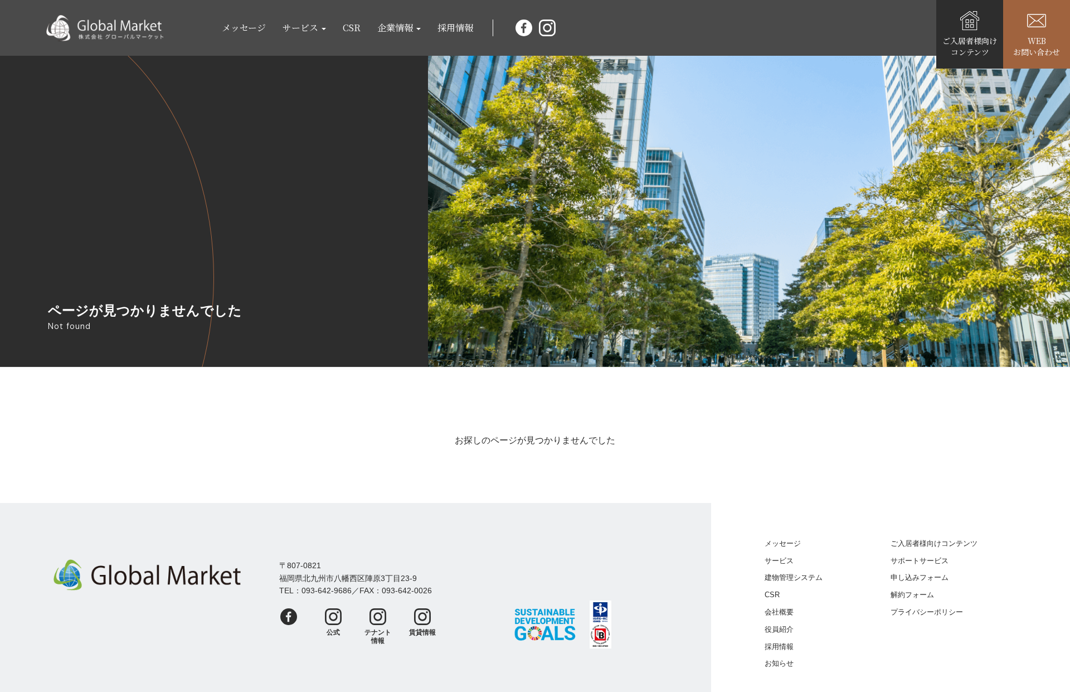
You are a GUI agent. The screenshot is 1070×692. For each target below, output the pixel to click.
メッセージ (244, 27)
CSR (352, 27)
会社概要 (779, 612)
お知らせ (779, 663)
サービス (779, 560)
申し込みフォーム (920, 577)
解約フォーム (912, 595)
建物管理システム (794, 577)
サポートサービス (920, 560)
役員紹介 (779, 629)
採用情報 (455, 27)
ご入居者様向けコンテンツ (934, 543)
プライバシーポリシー (927, 612)
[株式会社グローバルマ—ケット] (105, 28)
